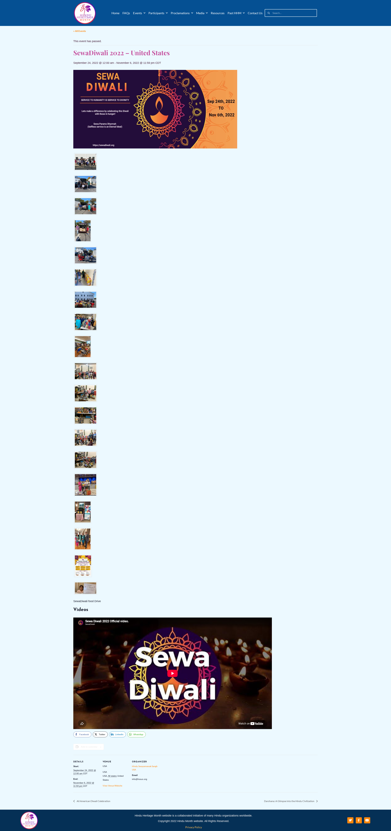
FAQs (126, 13)
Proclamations (180, 13)
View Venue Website (112, 785)
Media (200, 13)
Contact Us (255, 13)
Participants (156, 13)
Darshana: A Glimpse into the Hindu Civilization (289, 801)
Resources (218, 13)
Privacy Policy (193, 827)
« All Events (79, 30)
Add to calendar (89, 747)
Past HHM (234, 13)
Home (115, 13)
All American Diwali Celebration (93, 801)
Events (137, 13)
